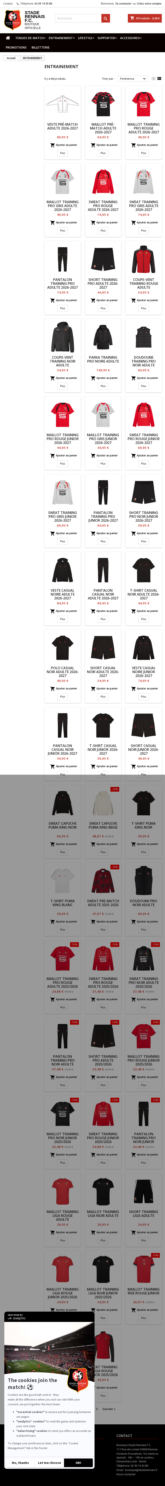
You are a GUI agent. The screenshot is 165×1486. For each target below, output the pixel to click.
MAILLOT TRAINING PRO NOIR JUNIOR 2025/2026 (63, 1138)
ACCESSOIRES (130, 38)
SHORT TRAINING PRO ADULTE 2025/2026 (103, 1060)
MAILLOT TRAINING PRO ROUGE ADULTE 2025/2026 (63, 982)
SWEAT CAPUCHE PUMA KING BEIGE (103, 825)
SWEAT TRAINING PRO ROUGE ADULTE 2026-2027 (103, 206)
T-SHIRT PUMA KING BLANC (62, 903)
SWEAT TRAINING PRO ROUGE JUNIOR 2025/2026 (103, 1138)
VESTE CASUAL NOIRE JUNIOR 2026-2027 (144, 672)
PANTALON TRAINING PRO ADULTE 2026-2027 (62, 283)
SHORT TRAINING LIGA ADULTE (143, 1213)
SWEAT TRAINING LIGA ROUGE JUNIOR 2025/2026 (103, 1371)
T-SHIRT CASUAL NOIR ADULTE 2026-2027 (144, 594)
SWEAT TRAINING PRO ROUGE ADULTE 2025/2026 (103, 982)
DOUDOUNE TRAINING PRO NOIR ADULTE (143, 361)
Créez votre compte (149, 3)
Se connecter (123, 3)
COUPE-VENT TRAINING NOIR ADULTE (62, 361)
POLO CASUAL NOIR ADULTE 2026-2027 (63, 672)
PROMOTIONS (16, 47)
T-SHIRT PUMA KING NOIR (143, 825)
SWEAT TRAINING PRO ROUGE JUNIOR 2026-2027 (144, 439)
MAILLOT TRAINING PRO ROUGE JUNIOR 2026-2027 (63, 439)
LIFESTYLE (85, 38)
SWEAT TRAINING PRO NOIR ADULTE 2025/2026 (144, 982)
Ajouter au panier (63, 145)
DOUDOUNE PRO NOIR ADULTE (143, 903)
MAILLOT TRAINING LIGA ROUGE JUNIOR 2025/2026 (63, 1293)
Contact (8, 3)
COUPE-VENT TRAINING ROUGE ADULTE (143, 283)
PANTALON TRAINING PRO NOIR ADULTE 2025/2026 (62, 1062)
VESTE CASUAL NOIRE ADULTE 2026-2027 (63, 594)
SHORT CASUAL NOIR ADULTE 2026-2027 (103, 672)
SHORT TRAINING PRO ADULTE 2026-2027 (103, 283)
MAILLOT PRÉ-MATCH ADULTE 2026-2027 (103, 128)
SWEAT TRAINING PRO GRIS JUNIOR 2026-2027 (62, 516)
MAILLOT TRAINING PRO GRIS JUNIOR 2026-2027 (103, 439)
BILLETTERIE (41, 47)
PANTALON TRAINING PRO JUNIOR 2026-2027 (103, 516)
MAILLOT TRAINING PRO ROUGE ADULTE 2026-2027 (144, 128)
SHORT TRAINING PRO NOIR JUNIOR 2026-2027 (143, 516)
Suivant (109, 1409)
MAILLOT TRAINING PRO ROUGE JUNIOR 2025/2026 (144, 1060)
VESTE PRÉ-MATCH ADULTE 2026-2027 (62, 126)
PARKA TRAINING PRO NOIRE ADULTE (103, 359)
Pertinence (133, 78)
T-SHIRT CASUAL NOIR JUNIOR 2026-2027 (103, 749)
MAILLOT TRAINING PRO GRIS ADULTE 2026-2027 (63, 206)
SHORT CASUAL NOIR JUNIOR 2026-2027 (143, 749)
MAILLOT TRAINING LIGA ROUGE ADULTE (63, 1215)
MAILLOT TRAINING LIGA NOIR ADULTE (103, 1213)
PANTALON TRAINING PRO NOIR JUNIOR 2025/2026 (143, 1140)
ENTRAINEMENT (61, 38)
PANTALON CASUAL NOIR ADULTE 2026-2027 (103, 594)
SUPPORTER (106, 38)
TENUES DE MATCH (29, 38)
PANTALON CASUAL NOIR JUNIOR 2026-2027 (62, 749)
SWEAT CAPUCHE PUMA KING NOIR (63, 825)
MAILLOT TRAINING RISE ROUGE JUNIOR (144, 1291)
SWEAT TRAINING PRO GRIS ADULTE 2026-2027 (143, 206)
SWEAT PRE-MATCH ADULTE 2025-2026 (103, 903)
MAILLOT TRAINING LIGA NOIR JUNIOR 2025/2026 (103, 1293)
